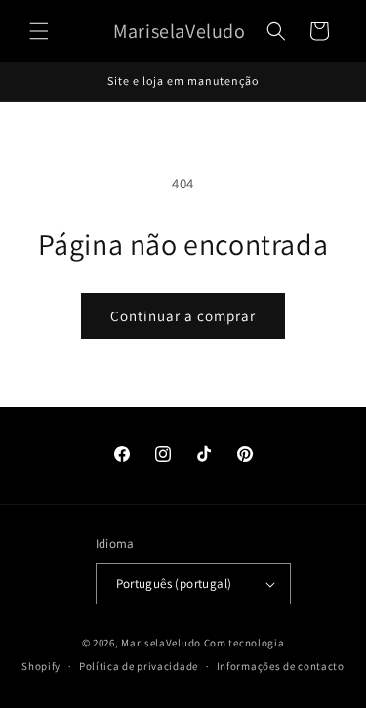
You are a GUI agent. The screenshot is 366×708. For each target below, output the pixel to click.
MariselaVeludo (161, 642)
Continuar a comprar (183, 316)
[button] (39, 31)
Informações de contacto (281, 666)
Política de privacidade (138, 666)
